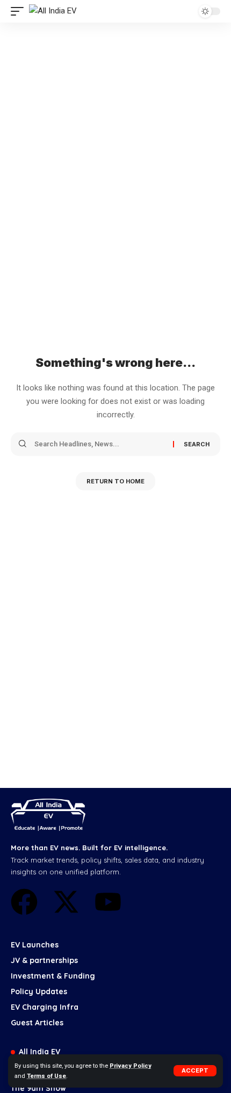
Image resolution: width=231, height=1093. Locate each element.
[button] (195, 1070)
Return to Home (115, 481)
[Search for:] (99, 444)
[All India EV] (53, 11)
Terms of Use (46, 1076)
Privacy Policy (130, 1065)
